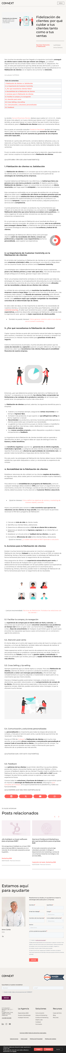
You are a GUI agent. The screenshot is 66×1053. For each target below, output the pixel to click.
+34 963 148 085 (6, 1018)
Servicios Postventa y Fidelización (43, 45)
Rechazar (48, 1049)
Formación (38, 1024)
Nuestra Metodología (24, 1015)
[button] (11, 796)
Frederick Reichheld (37, 129)
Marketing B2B (7, 858)
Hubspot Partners (23, 1017)
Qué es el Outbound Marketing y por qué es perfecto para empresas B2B (46, 841)
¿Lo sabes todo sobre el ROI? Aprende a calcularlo (40, 539)
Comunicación (39, 1013)
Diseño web (38, 1020)
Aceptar (38, 1049)
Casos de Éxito (57, 1013)
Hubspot (21, 739)
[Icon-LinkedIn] (3, 1024)
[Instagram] (6, 1024)
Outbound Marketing (41, 1017)
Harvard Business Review (21, 118)
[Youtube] (10, 1024)
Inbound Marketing (41, 1015)
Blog (54, 1015)
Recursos (55, 1017)
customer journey (11, 310)
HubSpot (38, 1022)
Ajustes (58, 1049)
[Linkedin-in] (3, 936)
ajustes (14, 1051)
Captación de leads (38, 862)
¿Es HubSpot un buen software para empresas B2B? (14, 840)
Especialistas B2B (23, 1013)
